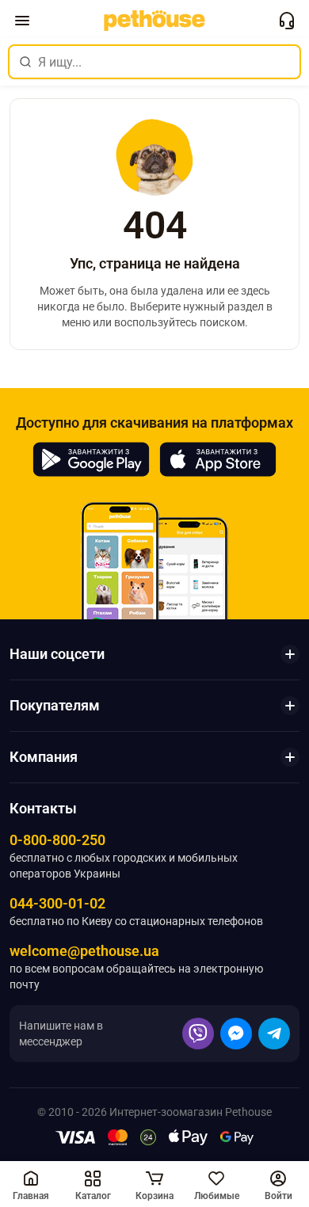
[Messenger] (236, 1033)
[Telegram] (274, 1033)
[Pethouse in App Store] (218, 459)
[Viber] (198, 1033)
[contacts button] (286, 20)
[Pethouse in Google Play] (91, 459)
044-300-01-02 (57, 903)
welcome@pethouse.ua (84, 950)
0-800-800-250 (57, 840)
